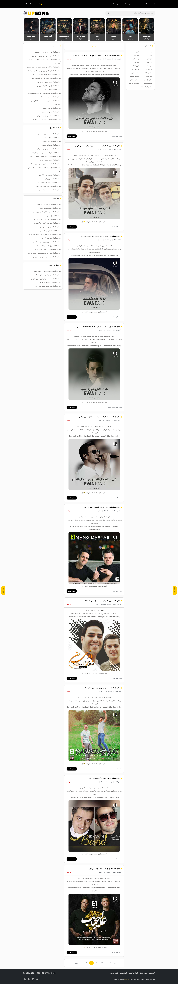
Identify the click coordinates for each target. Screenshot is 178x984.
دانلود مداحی (115, 4)
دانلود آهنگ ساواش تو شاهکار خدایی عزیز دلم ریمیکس (43, 67)
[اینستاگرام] (33, 979)
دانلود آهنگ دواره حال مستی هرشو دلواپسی (46, 257)
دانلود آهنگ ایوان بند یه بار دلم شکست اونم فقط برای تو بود (100, 236)
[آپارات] (25, 979)
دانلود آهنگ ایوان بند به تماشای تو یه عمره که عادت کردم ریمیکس (98, 327)
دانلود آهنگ (144, 4)
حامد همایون (135, 73)
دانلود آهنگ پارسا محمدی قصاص (49, 190)
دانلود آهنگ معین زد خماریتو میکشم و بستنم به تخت (44, 253)
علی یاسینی (149, 62)
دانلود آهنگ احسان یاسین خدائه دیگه (48, 97)
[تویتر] (29, 979)
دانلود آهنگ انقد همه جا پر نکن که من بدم (47, 219)
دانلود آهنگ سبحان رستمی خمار (50, 227)
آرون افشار (136, 66)
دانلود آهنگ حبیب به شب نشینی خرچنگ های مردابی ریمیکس (44, 61)
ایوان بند (94, 46)
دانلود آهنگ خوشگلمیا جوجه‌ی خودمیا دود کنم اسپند (43, 71)
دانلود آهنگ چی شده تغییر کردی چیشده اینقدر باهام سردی (44, 169)
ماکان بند (149, 55)
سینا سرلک (149, 66)
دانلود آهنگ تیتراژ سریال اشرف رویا (49, 282)
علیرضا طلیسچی (147, 83)
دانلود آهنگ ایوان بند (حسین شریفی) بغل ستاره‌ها (44, 120)
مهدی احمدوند (134, 76)
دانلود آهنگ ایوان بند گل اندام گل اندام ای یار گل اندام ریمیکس (99, 417)
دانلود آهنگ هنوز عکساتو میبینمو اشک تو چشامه (45, 156)
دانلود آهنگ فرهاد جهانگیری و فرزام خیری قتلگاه (45, 164)
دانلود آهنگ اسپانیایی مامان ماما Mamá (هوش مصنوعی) (45, 103)
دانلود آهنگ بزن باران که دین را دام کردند (47, 52)
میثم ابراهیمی (148, 80)
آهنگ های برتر (133, 4)
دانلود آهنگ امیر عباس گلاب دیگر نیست (48, 186)
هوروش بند (149, 69)
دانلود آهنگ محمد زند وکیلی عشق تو (48, 116)
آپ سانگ (152, 4)
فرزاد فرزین (135, 69)
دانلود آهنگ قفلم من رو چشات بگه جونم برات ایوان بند (102, 507)
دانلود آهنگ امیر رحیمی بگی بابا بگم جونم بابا (46, 78)
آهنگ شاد (124, 4)
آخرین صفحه (114, 963)
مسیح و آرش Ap (134, 83)
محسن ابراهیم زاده (146, 87)
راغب (150, 52)
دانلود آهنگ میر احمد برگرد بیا (51, 238)
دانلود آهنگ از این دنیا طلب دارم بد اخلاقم (47, 249)
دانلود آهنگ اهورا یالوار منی (51, 90)
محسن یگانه (148, 73)
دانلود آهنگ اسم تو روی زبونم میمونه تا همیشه (46, 242)
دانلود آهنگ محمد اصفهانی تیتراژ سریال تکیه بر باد (44, 279)
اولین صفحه (74, 963)
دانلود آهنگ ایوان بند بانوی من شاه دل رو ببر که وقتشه (102, 601)
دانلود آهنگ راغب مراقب (52, 216)
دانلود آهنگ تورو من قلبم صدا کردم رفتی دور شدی (44, 234)
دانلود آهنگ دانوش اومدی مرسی (50, 231)
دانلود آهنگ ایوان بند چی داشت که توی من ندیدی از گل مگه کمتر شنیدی (96, 55)
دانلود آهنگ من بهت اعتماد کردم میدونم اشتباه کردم (44, 93)
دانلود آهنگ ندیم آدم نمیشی (51, 112)
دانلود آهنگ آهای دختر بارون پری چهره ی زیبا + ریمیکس (101, 688)
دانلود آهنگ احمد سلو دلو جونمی (49, 208)
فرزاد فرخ (149, 59)
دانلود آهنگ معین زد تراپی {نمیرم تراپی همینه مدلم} (44, 212)
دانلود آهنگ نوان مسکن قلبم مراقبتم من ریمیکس (45, 75)
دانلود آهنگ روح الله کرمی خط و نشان (48, 246)
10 (102, 963)
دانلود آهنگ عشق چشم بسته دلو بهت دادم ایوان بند (103, 869)
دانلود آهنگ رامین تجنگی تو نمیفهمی (48, 86)
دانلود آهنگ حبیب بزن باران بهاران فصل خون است (44, 56)
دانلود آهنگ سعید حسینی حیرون (50, 160)
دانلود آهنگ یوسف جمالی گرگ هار (49, 175)
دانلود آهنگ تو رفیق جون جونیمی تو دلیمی (47, 183)
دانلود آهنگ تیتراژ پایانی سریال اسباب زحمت (46, 271)
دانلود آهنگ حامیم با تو (52, 179)
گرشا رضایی (149, 76)
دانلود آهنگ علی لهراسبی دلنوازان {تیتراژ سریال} (46, 275)
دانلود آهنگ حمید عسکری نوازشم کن (48, 82)
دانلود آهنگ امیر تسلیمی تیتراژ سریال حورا (47, 286)
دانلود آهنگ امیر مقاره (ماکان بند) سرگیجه (47, 223)
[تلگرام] (37, 979)
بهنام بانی (136, 59)
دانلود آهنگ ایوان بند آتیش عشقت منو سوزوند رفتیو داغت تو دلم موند (97, 146)
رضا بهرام (136, 55)
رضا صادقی (135, 62)
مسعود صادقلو (134, 80)
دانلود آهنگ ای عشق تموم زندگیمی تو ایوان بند (104, 778)
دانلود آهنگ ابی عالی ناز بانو (51, 108)
